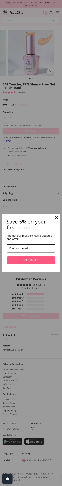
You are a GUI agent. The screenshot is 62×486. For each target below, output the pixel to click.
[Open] (7, 479)
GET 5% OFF (31, 260)
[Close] (56, 217)
